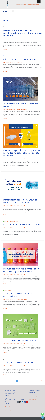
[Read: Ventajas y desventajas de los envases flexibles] (7, 290)
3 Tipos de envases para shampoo (20, 59)
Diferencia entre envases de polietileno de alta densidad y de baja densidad (22, 33)
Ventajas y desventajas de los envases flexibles (18, 295)
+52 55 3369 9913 (8, 410)
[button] (13, 11)
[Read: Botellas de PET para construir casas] (10, 221)
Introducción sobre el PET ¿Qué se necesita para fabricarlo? (20, 201)
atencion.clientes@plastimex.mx (33, 4)
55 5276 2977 (18, 4)
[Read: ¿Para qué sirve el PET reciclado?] (20, 326)
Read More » (5, 49)
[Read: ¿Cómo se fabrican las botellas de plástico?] (20, 89)
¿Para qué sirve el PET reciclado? (19, 340)
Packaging (7, 38)
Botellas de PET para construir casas (21, 224)
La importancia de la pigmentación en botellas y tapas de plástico (21, 270)
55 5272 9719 (23, 4)
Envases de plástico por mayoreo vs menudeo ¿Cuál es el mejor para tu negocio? (21, 153)
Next (41, 380)
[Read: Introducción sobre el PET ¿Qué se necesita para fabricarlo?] (20, 185)
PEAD (11, 38)
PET (12, 38)
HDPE (4, 38)
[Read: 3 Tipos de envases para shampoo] (8, 56)
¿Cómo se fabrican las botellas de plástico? (20, 104)
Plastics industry (17, 38)
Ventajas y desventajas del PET (18, 362)
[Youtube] (7, 7)
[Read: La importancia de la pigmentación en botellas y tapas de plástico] (20, 254)
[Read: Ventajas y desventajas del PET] (4, 359)
